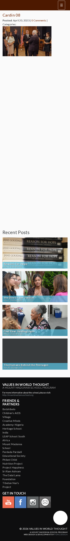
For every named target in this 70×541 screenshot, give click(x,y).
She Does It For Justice (19, 297)
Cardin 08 (11, 15)
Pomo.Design (61, 534)
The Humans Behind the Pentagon (26, 365)
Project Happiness (13, 467)
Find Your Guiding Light (19, 331)
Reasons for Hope (16, 264)
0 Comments (38, 20)
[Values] (27, 5)
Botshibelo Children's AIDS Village (11, 413)
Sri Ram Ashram (11, 471)
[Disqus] (35, 99)
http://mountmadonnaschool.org (17, 395)
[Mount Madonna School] (60, 518)
